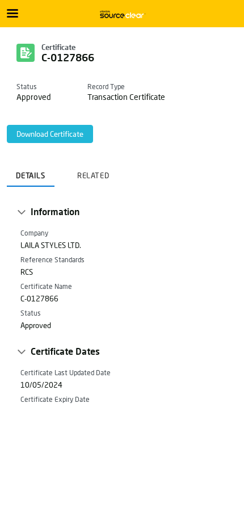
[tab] (30, 172)
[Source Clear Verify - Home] (122, 14)
